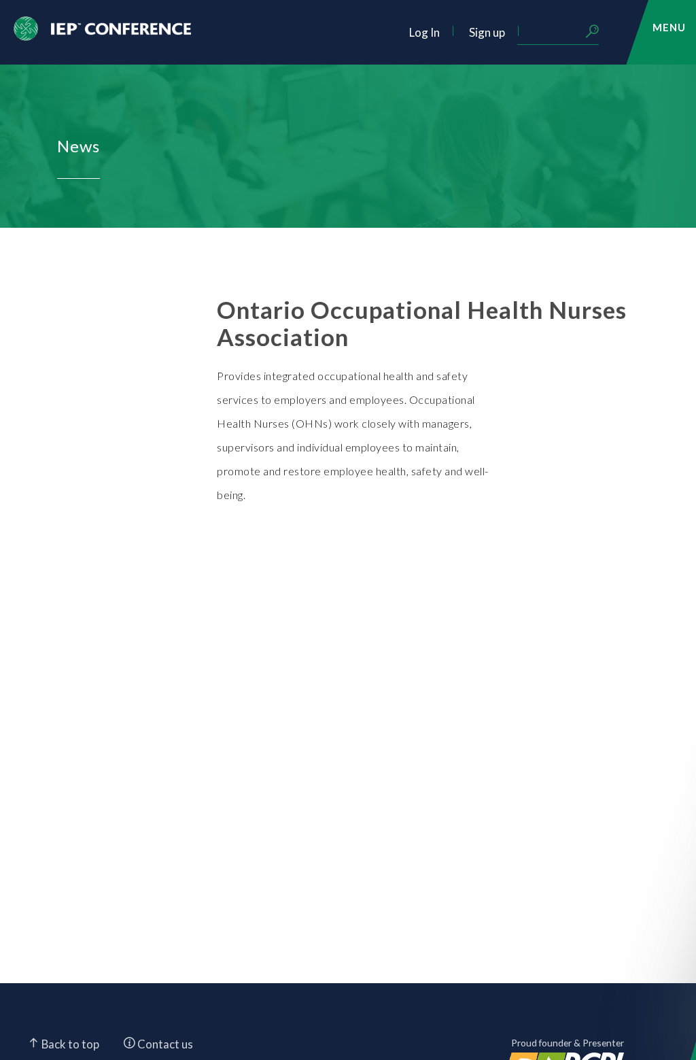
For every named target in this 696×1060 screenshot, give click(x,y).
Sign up (487, 32)
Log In (424, 32)
